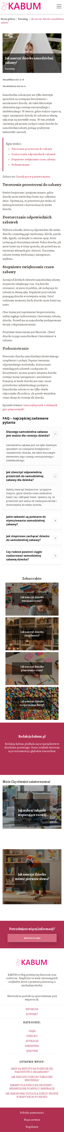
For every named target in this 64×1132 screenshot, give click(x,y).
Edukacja (32, 1041)
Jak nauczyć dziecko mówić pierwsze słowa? (32, 876)
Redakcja (32, 1009)
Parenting (23, 19)
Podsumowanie (20, 165)
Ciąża (32, 1031)
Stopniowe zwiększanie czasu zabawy (33, 159)
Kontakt (32, 1014)
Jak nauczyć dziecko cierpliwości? (32, 633)
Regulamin (32, 1127)
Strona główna (8, 19)
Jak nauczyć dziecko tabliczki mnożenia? (32, 1078)
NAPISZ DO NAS (32, 938)
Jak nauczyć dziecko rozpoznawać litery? (32, 703)
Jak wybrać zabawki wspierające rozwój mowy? (32, 812)
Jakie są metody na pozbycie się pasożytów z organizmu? (32, 1070)
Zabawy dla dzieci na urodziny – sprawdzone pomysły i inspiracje (32, 1086)
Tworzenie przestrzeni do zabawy (31, 149)
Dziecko (32, 1036)
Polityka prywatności (32, 1113)
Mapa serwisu (32, 1120)
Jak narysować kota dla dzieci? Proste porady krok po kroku (32, 1095)
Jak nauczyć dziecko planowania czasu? (32, 668)
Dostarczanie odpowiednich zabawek (33, 154)
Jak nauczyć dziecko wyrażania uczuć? (32, 599)
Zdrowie (32, 1051)
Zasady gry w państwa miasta (33, 177)
